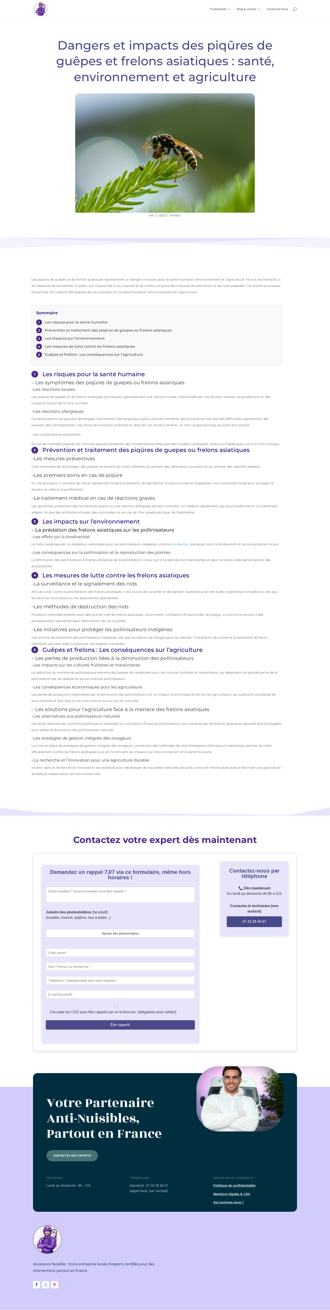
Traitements (218, 9)
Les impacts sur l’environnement (75, 338)
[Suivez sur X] (45, 1284)
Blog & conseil (246, 9)
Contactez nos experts (72, 1155)
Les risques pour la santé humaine (76, 322)
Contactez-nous (277, 9)
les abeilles (180, 544)
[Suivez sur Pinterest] (54, 1284)
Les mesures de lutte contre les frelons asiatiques (90, 346)
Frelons (174, 215)
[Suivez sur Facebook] (36, 1284)
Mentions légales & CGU (231, 1194)
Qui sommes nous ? (228, 1202)
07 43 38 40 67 (254, 922)
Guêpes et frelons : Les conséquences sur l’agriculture (94, 354)
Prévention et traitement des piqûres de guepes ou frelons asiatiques (108, 330)
